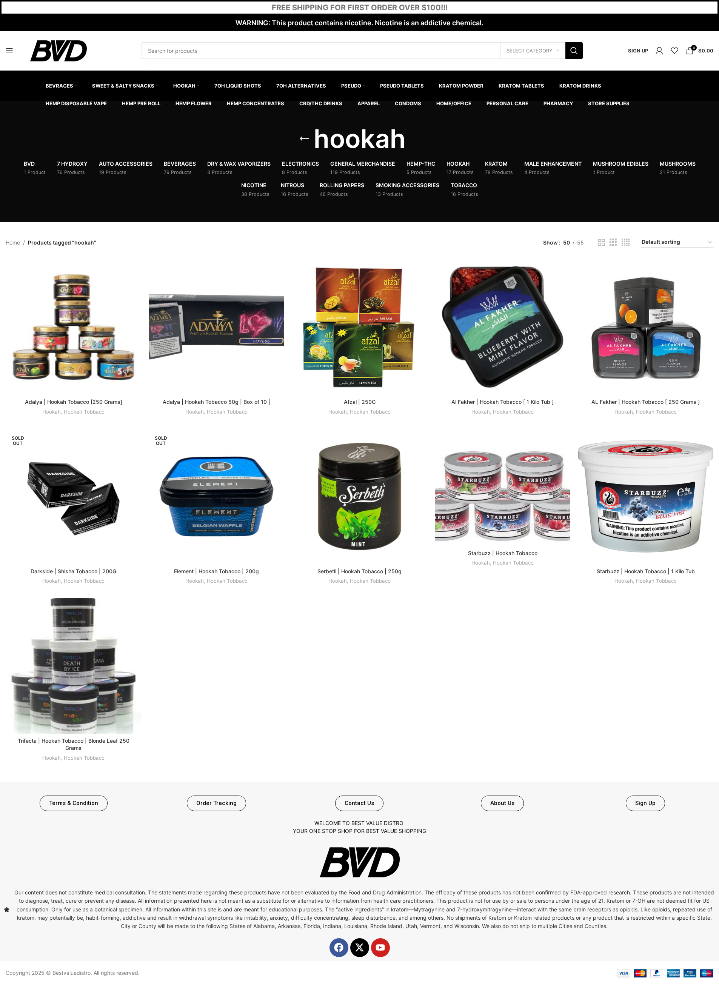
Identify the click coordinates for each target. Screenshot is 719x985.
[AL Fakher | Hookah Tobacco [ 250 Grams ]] (645, 327)
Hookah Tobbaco (84, 412)
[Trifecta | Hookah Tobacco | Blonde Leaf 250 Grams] (73, 666)
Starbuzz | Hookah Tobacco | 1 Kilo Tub (646, 571)
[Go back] (304, 138)
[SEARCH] (574, 50)
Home (13, 242)
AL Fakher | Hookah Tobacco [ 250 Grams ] (645, 402)
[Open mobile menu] (9, 50)
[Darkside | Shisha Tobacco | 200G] (73, 496)
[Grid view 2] (601, 242)
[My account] (659, 50)
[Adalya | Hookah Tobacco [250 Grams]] (73, 327)
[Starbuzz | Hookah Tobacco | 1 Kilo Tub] (645, 496)
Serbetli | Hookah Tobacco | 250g (359, 571)
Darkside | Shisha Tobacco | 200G (73, 571)
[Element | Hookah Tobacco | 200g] (216, 496)
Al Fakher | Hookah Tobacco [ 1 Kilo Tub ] (502, 402)
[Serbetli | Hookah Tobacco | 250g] (359, 496)
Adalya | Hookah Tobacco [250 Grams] (73, 402)
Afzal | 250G (360, 402)
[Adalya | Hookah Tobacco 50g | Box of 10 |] (216, 327)
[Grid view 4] (626, 242)
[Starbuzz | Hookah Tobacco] (502, 487)
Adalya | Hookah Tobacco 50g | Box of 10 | (216, 402)
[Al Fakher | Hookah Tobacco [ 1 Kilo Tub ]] (502, 327)
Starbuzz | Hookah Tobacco (502, 553)
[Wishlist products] (674, 50)
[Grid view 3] (613, 242)
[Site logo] (58, 50)
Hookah (51, 412)
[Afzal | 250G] (359, 327)
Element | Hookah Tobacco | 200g (216, 571)
